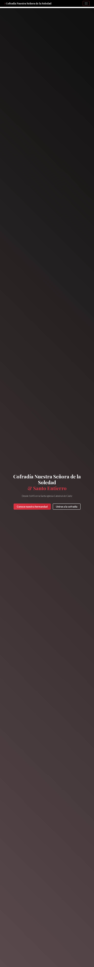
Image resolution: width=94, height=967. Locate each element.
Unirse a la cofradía (66, 506)
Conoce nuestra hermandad (32, 506)
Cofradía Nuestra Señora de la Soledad (27, 3)
